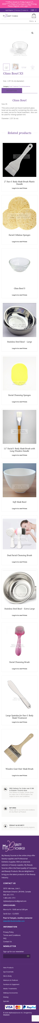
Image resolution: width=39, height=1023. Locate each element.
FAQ (4, 938)
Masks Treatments (10, 988)
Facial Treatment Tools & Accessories (19, 86)
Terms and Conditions (11, 935)
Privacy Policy (8, 932)
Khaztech (6, 1015)
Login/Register (9, 10)
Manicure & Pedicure (10, 980)
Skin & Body (7, 976)
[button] (32, 33)
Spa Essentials (8, 972)
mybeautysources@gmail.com (14, 901)
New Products (8, 967)
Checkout (17, 10)
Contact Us (25, 10)
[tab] (11, 90)
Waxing (5, 997)
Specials (6, 1001)
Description (11, 91)
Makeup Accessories (10, 993)
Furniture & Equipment (11, 984)
